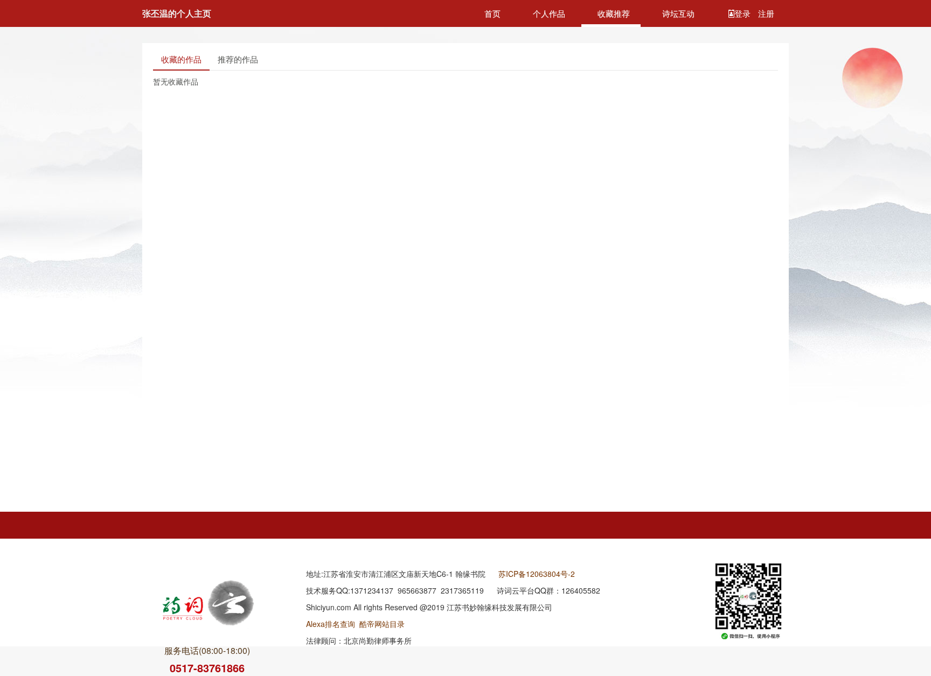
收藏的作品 (181, 59)
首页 (492, 13)
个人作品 (549, 13)
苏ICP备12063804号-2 (536, 573)
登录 (743, 13)
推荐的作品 (238, 59)
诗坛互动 (678, 13)
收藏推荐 (613, 13)
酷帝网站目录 (382, 623)
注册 (766, 13)
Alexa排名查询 (330, 623)
